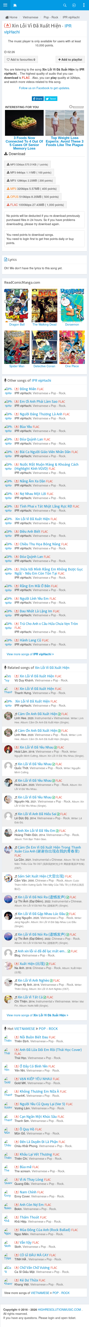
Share (38, 98)
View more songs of (29, 654)
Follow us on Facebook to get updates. (44, 88)
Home (13, 17)
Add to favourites (22, 59)
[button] (5, 5)
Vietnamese (30, 17)
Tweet (52, 98)
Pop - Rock (51, 17)
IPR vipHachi (71, 17)
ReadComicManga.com (22, 282)
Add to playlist (71, 59)
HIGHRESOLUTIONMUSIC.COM (60, 1309)
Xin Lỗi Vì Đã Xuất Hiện (52, 667)
